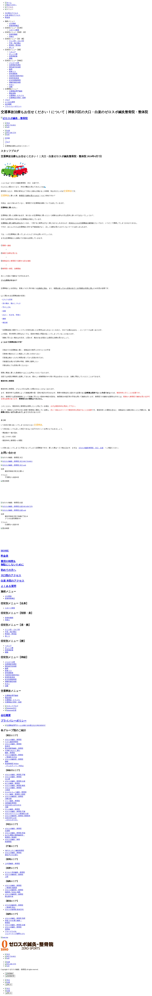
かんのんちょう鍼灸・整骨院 (15, 792)
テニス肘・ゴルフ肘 (16, 41)
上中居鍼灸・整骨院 (12, 863)
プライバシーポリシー (13, 106)
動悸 (10, 69)
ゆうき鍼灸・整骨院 (12, 783)
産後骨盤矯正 (14, 25)
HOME (7, 138)
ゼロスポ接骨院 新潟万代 (14, 909)
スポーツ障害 (14, 30)
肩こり (11, 47)
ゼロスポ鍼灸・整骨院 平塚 (15, 811)
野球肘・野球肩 (15, 45)
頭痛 (10, 87)
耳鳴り (11, 36)
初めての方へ (8, 570)
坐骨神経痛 (13, 56)
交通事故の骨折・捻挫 (17, 98)
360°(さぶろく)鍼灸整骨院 (14, 850)
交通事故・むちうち (16, 95)
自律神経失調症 (15, 65)
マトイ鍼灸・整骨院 (12, 801)
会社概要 (8, 104)
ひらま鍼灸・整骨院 (12, 809)
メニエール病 (14, 63)
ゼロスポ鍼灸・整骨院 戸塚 (15, 774)
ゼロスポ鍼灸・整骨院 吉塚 (15, 925)
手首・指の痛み (15, 43)
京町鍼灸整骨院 (11, 803)
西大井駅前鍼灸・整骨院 (14, 748)
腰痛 (10, 58)
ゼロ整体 (12, 23)
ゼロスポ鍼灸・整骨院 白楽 (15, 781)
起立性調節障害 (15, 80)
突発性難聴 (13, 34)
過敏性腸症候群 (15, 82)
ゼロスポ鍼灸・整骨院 (13, 739)
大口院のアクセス (11, 13)
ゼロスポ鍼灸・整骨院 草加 (15, 833)
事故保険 (12, 93)
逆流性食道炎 (14, 78)
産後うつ (12, 71)
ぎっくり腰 (13, 54)
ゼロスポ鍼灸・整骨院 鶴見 (15, 785)
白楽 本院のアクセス (12, 15)
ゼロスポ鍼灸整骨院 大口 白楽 (91, 448)
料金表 (7, 17)
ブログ (7, 100)
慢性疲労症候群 (15, 67)
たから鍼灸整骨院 (11, 742)
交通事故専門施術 (15, 91)
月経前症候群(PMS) (16, 76)
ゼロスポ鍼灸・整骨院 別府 (15, 918)
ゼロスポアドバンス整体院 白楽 (17, 813)
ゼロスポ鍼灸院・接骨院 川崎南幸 (17, 816)
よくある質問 (10, 102)
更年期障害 (13, 74)
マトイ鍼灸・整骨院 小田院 (15, 794)
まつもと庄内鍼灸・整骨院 (15, 872)
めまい (11, 84)
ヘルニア (12, 52)
